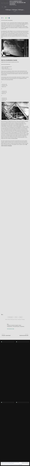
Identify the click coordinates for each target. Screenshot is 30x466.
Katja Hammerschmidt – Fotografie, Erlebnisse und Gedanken (18, 3)
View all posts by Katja (10, 328)
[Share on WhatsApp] (6, 18)
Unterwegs (20, 319)
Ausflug (9, 319)
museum (16, 319)
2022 (6, 319)
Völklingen (23, 319)
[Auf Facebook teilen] (2, 18)
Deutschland (12, 319)
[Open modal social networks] (9, 18)
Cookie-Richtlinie (20, 464)
